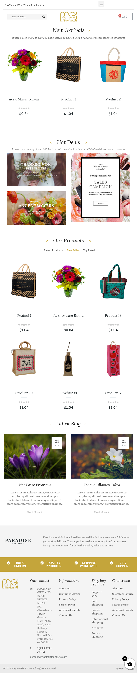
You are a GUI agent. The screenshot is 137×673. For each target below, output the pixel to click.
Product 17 (113, 393)
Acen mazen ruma (24, 99)
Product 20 (24, 393)
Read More (33, 512)
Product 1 (68, 99)
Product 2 (113, 99)
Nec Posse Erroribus (35, 485)
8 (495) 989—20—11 (44, 650)
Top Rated (89, 250)
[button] (101, 4)
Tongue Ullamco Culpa (102, 485)
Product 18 (113, 315)
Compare (35, 85)
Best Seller (73, 250)
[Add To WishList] (35, 75)
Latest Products (53, 250)
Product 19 (68, 393)
